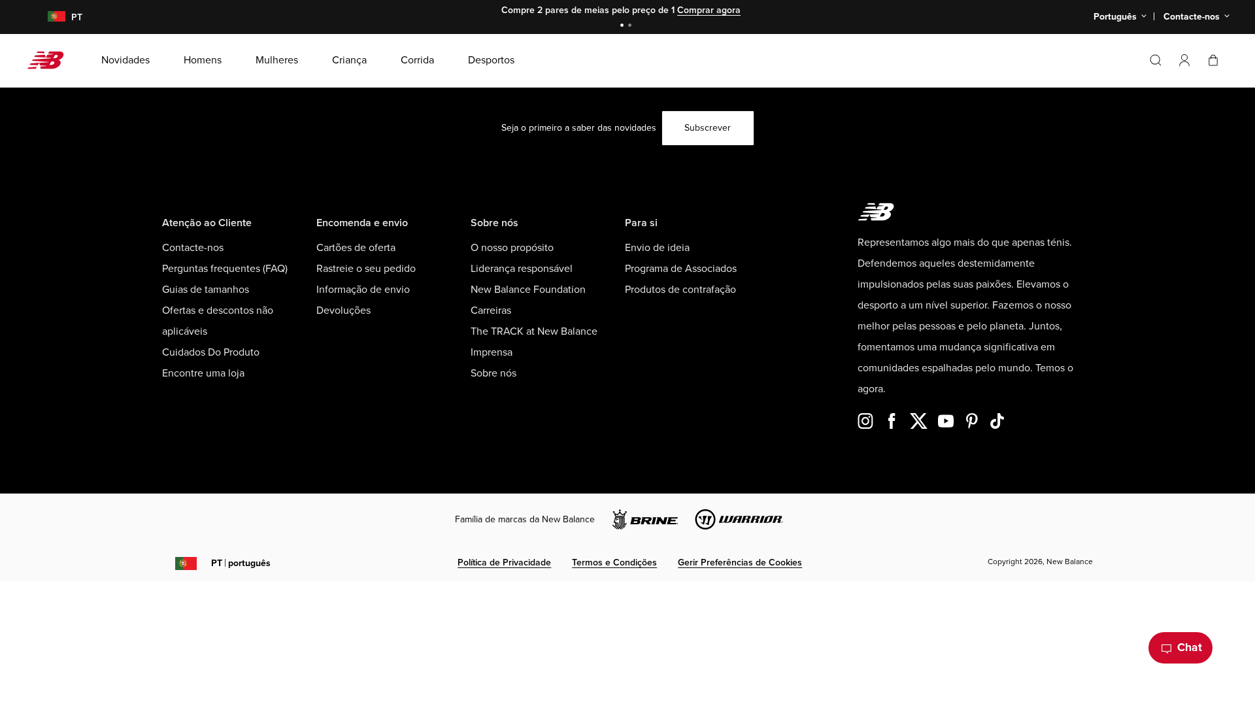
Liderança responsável (522, 268)
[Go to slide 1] (624, 26)
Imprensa (491, 352)
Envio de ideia (657, 247)
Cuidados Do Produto (210, 352)
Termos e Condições (614, 562)
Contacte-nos (193, 247)
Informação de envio (363, 289)
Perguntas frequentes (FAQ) (225, 268)
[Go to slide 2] (631, 26)
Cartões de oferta (355, 247)
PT (241, 563)
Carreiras (491, 310)
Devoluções (343, 310)
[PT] (49, 17)
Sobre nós (493, 373)
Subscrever (707, 127)
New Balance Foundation (528, 289)
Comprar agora (709, 10)
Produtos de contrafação (680, 289)
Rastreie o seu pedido (366, 268)
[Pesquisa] (1155, 60)
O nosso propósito (512, 247)
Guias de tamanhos (205, 289)
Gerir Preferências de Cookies (740, 562)
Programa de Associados (681, 268)
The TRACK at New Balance (534, 331)
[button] (1184, 60)
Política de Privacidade (504, 562)
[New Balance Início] (50, 60)
